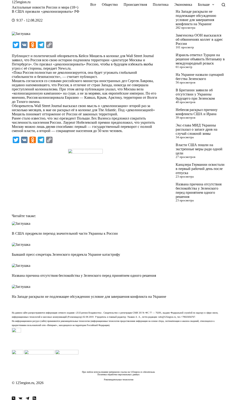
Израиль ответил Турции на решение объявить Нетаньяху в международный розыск (200, 59)
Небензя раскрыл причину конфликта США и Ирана (197, 112)
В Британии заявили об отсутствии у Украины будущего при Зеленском (195, 94)
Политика (160, 4)
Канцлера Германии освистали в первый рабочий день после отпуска (200, 169)
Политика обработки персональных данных (118, 374)
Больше (204, 4)
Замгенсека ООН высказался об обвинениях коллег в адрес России (199, 39)
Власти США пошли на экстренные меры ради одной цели (199, 149)
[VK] (20, 398)
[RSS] (34, 398)
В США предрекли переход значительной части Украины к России (65, 233)
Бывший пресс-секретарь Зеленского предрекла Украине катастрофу (66, 254)
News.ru (64, 68)
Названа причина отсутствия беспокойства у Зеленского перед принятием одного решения (198, 190)
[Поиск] (223, 4)
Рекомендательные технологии (118, 379)
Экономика (183, 4)
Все (93, 4)
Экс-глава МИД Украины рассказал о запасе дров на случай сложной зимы (196, 129)
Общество (110, 4)
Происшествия (135, 4)
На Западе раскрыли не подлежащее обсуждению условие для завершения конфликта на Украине (196, 17)
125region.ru (21, 2)
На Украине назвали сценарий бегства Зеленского (200, 77)
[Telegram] (27, 398)
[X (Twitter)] (13, 398)
